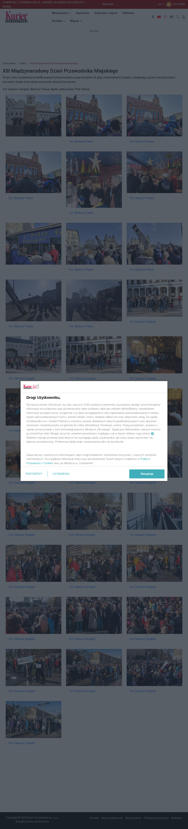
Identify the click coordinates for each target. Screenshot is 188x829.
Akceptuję (146, 473)
